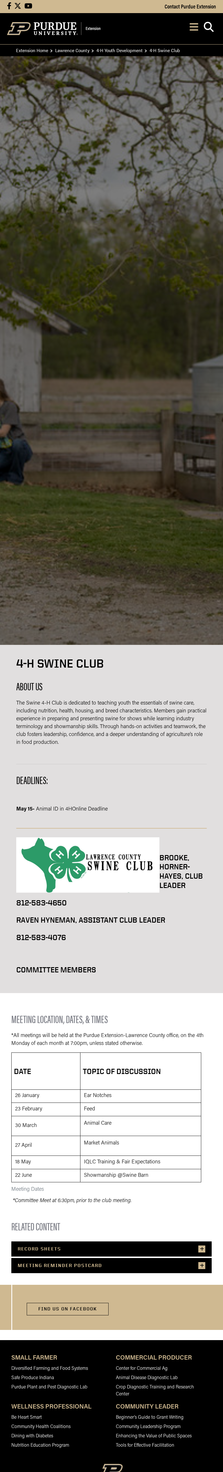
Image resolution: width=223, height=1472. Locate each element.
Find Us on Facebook (67, 1309)
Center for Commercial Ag (142, 1368)
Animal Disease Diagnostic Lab (147, 1378)
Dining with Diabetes (32, 1436)
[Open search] (208, 28)
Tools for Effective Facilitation (145, 1445)
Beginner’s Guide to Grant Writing (150, 1417)
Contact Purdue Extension (190, 6)
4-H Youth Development (119, 50)
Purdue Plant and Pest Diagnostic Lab (49, 1387)
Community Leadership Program (148, 1427)
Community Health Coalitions (41, 1427)
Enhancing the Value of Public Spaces (154, 1436)
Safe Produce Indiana (32, 1378)
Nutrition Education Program (40, 1445)
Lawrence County (72, 50)
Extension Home (32, 50)
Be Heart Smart (26, 1417)
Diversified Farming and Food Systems (49, 1368)
